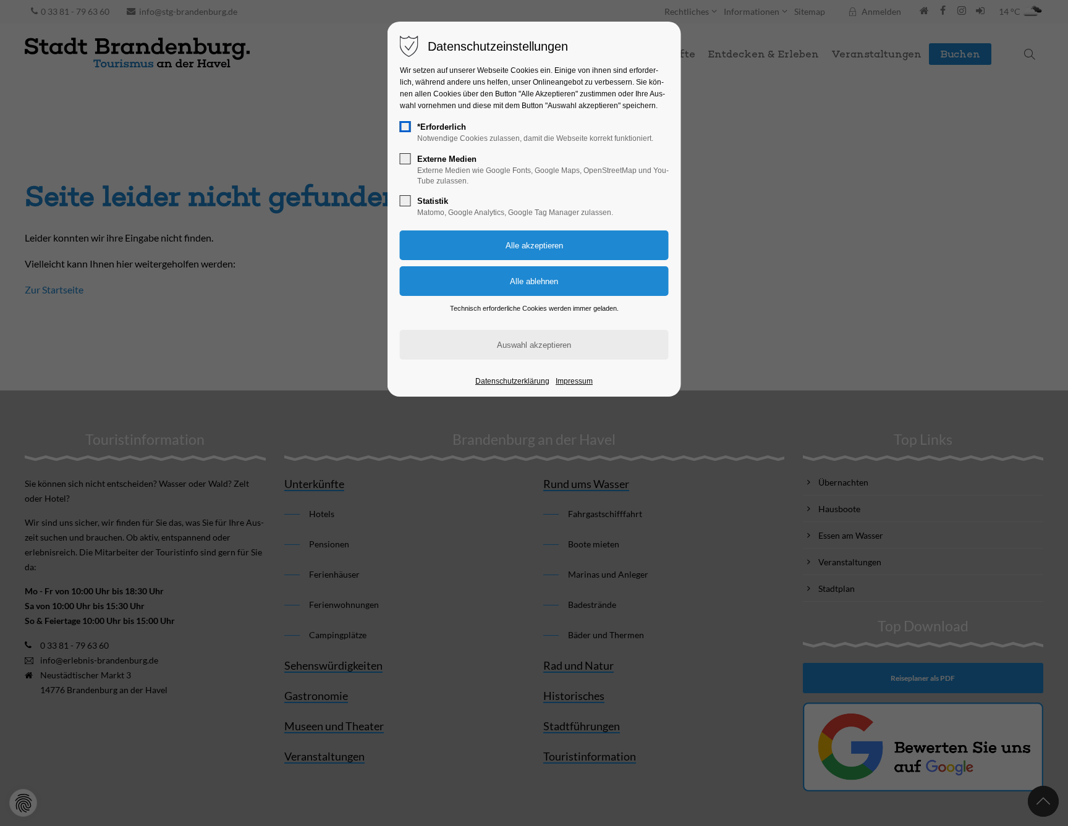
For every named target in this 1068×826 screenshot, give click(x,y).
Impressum (574, 381)
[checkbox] (405, 126)
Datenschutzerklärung (512, 381)
